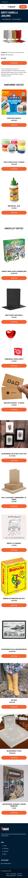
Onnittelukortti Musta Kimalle (14, 315)
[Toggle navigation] (3, 6)
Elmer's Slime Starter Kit (14, 118)
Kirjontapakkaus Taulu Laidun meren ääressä (14, 649)
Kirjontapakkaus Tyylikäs (14, 751)
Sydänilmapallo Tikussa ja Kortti (14, 359)
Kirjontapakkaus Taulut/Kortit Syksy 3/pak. (14, 454)
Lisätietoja (14, 63)
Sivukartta (19, 875)
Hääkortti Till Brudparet (14, 543)
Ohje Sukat (14, 700)
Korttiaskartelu (7, 19)
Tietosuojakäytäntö (11, 875)
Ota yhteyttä (13, 873)
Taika (5, 845)
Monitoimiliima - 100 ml (14, 206)
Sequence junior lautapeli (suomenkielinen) (14, 271)
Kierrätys (6, 851)
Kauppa (23, 6)
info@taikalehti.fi (5, 2)
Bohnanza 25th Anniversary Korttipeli (14, 598)
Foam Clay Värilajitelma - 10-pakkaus (14, 162)
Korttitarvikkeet (16, 19)
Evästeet (19, 873)
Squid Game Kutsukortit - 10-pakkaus (14, 403)
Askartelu (6, 848)
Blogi (5, 854)
